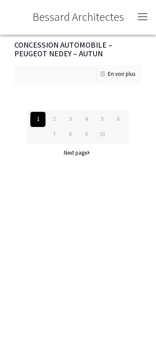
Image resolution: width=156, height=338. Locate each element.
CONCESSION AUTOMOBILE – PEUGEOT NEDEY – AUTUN (63, 49)
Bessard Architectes (78, 17)
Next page (75, 153)
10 (102, 134)
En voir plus (121, 74)
